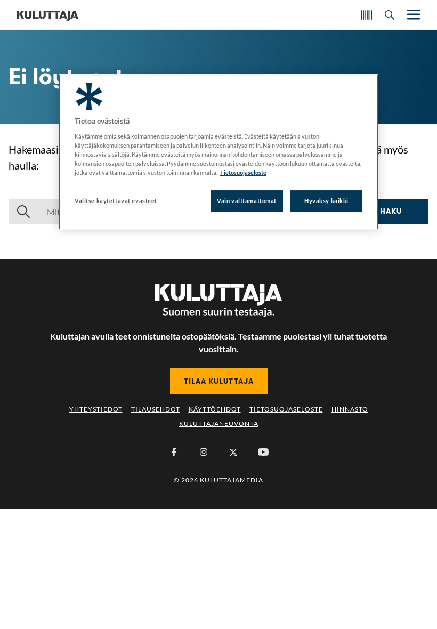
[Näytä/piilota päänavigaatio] (412, 15)
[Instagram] (203, 452)
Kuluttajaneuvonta (218, 424)
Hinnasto (349, 409)
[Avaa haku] (389, 15)
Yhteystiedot (96, 409)
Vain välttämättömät (247, 200)
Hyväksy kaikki (326, 200)
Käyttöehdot (215, 409)
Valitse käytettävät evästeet (116, 200)
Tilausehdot (155, 409)
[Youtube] (263, 452)
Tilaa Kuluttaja (219, 381)
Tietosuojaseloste (286, 409)
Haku (391, 211)
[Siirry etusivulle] (47, 15)
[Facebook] (174, 452)
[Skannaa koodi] (366, 15)
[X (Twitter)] (233, 452)
